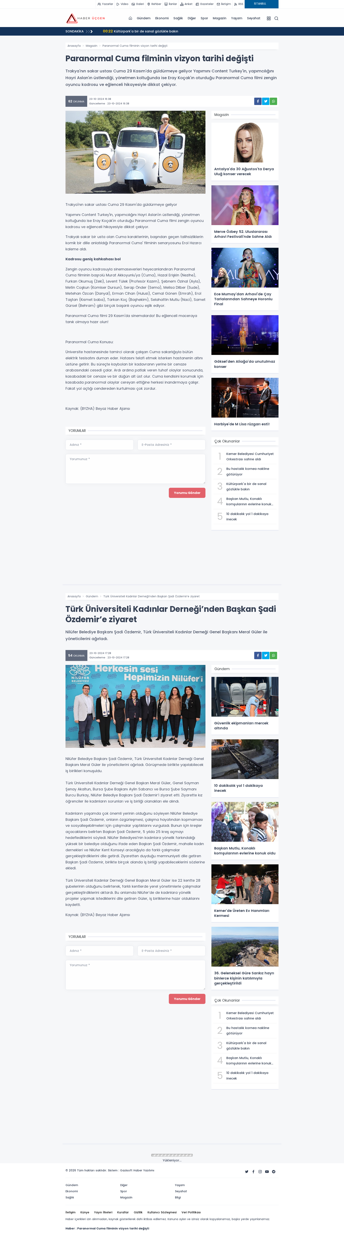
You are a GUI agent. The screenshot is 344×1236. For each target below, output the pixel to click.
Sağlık (178, 18)
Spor (204, 18)
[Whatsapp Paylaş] (273, 101)
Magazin (219, 18)
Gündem (143, 18)
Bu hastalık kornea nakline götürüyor (142, 31)
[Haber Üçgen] (85, 18)
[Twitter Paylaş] (265, 101)
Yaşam (236, 18)
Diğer (192, 18)
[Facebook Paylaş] (258, 101)
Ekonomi (162, 18)
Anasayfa (74, 46)
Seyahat (253, 18)
